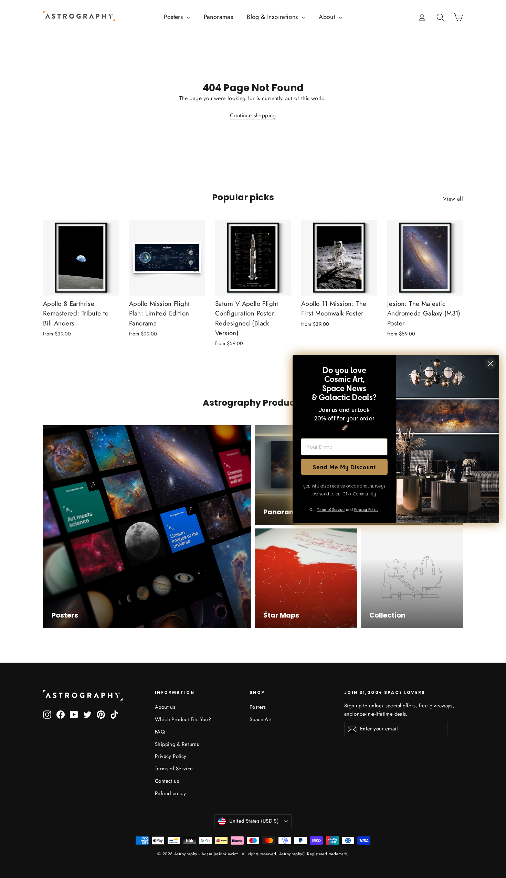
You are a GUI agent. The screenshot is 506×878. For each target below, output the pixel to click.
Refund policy (170, 793)
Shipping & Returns (177, 744)
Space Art (261, 719)
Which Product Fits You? (183, 719)
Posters (174, 16)
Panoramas (218, 16)
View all (453, 199)
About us (165, 707)
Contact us (167, 781)
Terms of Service (174, 768)
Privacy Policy (171, 756)
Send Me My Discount (344, 467)
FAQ (160, 732)
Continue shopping (253, 115)
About (328, 16)
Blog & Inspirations (273, 16)
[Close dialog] (490, 364)
